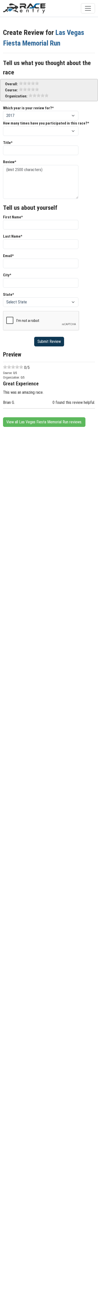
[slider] (29, 83)
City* (7, 275)
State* (8, 294)
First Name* (13, 217)
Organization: (16, 96)
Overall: (11, 84)
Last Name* (12, 236)
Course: (11, 90)
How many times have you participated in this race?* (46, 123)
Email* (8, 256)
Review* (9, 162)
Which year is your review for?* (28, 108)
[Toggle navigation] (88, 8)
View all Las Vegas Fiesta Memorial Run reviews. (44, 422)
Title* (8, 142)
